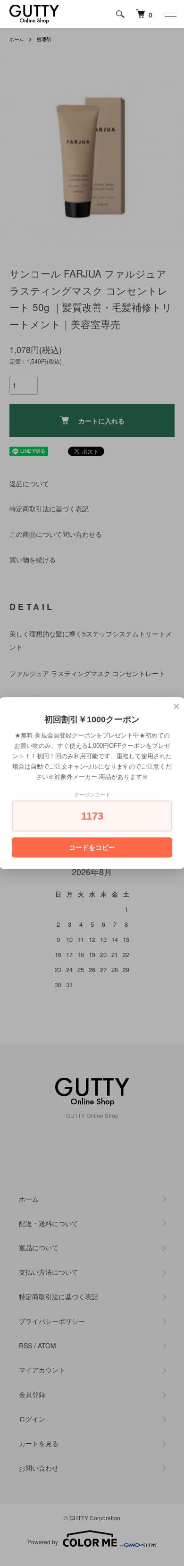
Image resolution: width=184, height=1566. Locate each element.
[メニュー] (170, 14)
